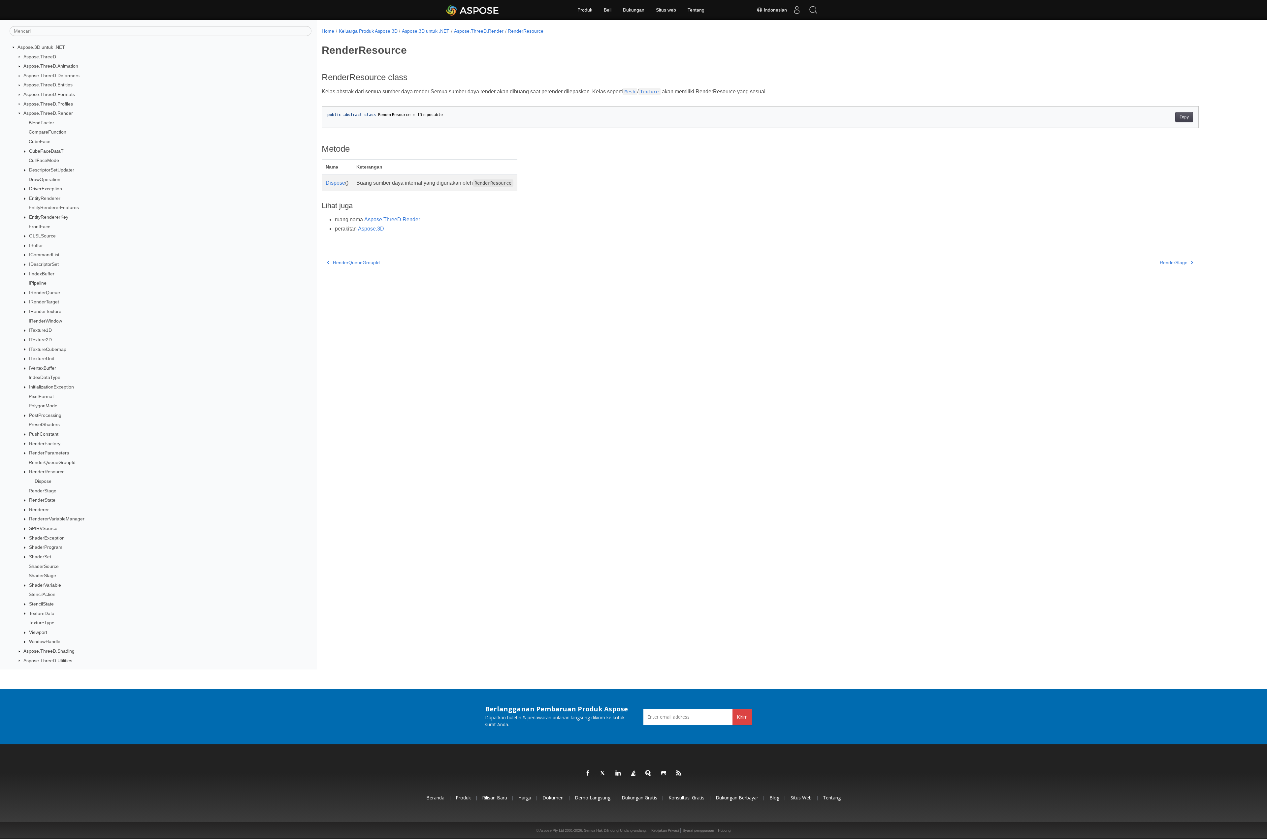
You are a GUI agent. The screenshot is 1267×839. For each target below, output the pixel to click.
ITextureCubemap (47, 349)
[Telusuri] (813, 10)
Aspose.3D (371, 229)
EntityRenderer (44, 198)
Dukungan (633, 10)
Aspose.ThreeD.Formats (49, 94)
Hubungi (724, 830)
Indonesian (775, 10)
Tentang (696, 10)
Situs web (666, 10)
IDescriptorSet (44, 264)
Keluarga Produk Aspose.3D (368, 31)
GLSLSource (42, 235)
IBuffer (36, 245)
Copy (1184, 117)
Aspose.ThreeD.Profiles (48, 104)
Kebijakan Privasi (665, 830)
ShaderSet (40, 556)
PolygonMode (43, 405)
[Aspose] (472, 10)
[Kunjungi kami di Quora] (648, 773)
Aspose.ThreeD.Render (48, 113)
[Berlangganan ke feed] (679, 773)
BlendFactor (41, 122)
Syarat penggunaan (698, 830)
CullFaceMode (44, 160)
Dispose (43, 481)
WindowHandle (44, 641)
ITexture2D (40, 339)
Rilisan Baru (494, 797)
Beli (607, 10)
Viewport (38, 632)
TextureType (41, 622)
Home (328, 31)
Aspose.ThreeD (39, 56)
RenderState (42, 500)
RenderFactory (44, 443)
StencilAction (42, 594)
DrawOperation (44, 179)
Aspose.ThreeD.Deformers (51, 75)
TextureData (41, 613)
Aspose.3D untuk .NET (41, 47)
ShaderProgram (45, 547)
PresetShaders (44, 424)
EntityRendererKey (48, 217)
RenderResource (47, 471)
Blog (774, 797)
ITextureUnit (41, 358)
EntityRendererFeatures (54, 207)
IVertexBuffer (42, 368)
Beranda (435, 797)
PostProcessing (45, 415)
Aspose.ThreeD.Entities (48, 84)
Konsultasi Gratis (686, 797)
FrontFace (39, 226)
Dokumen (553, 797)
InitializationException (51, 386)
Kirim (742, 717)
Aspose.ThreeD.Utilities (47, 660)
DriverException (45, 188)
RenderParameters (49, 452)
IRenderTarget (44, 301)
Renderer (39, 509)
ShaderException (47, 538)
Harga (524, 797)
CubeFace (39, 141)
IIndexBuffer (41, 273)
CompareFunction (47, 132)
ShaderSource (44, 566)
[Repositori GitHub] (664, 773)
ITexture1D (40, 330)
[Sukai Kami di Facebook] (588, 773)
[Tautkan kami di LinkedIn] (618, 773)
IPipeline (38, 283)
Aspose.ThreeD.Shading (49, 651)
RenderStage (42, 490)
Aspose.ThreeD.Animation (50, 66)
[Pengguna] (797, 10)
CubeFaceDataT (46, 151)
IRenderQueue (44, 292)
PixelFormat (41, 396)
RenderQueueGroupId (52, 462)
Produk (584, 10)
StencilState (41, 603)
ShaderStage (42, 575)
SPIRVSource (43, 528)
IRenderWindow (45, 321)
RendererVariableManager (56, 518)
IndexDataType (44, 377)
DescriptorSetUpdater (51, 169)
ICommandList (44, 254)
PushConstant (43, 434)
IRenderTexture (45, 311)
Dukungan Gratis (639, 797)
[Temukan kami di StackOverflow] (633, 773)
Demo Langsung (592, 797)
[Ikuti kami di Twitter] (603, 773)
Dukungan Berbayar (737, 797)
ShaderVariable (45, 585)
